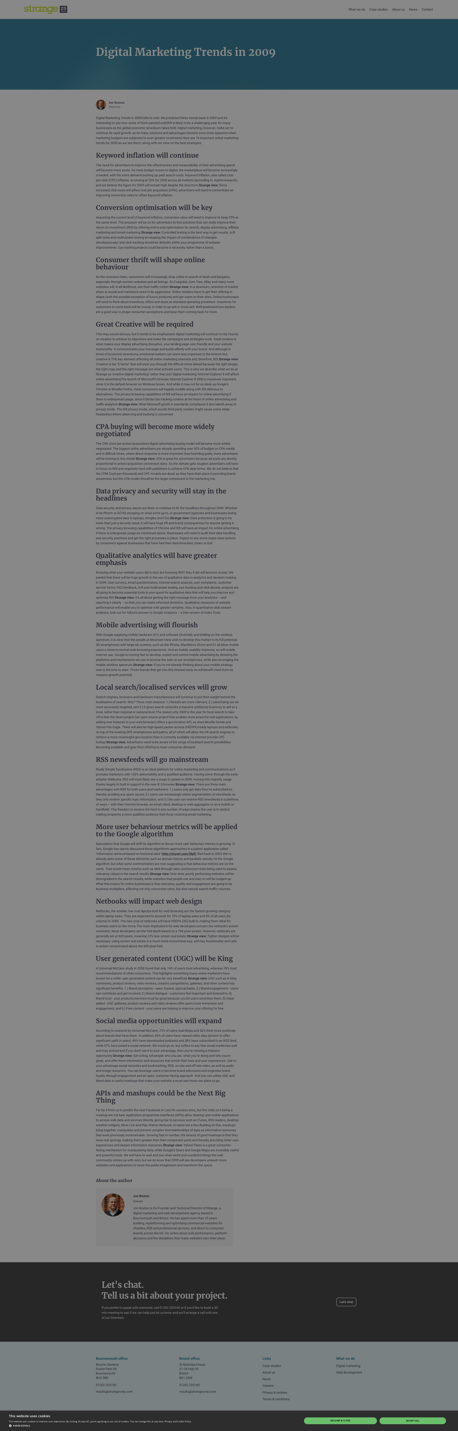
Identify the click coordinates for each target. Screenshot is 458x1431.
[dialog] (229, 715)
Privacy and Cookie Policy (178, 1421)
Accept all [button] (413, 1420)
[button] (100, 1425)
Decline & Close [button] (340, 1420)
